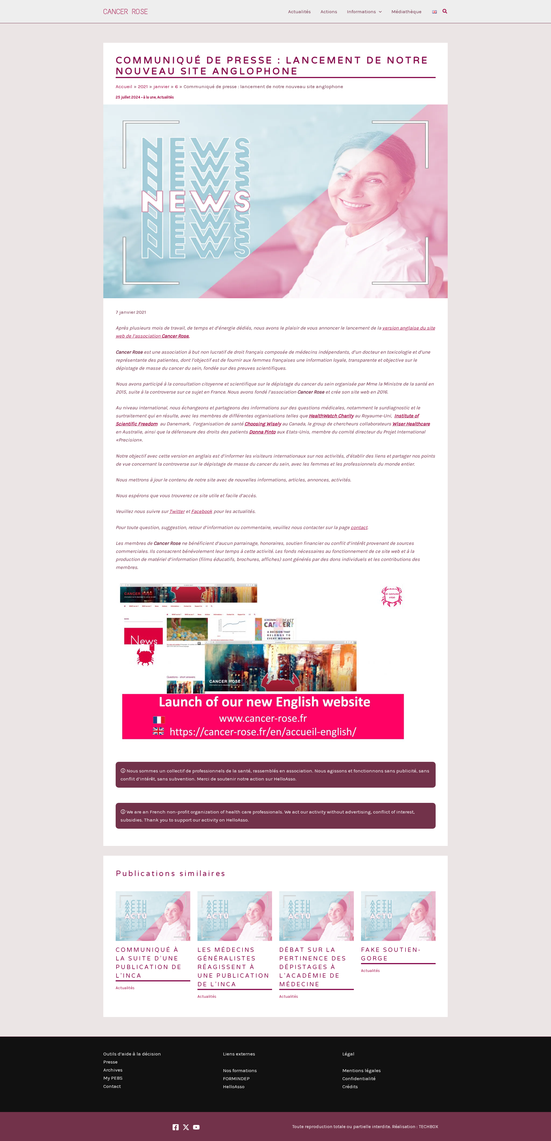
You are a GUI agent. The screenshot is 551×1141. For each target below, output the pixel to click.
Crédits (350, 1086)
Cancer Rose (125, 11)
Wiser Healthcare (411, 424)
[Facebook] (175, 1127)
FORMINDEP (236, 1078)
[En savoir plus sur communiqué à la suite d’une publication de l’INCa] (153, 916)
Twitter (177, 511)
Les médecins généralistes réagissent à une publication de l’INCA (233, 967)
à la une (149, 97)
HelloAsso (234, 1086)
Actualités (165, 97)
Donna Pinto (262, 432)
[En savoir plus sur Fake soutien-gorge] (398, 916)
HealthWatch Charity (331, 416)
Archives (113, 1070)
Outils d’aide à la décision (132, 1054)
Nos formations (240, 1070)
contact (359, 527)
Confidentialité (359, 1078)
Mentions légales (361, 1070)
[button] (379, 11)
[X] (186, 1127)
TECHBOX (428, 1126)
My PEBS (113, 1078)
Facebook (201, 511)
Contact (112, 1086)
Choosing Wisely (263, 424)
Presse (110, 1062)
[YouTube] (196, 1127)
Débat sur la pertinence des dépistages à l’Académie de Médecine (313, 967)
